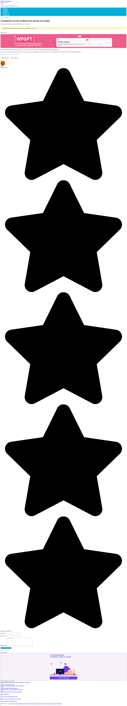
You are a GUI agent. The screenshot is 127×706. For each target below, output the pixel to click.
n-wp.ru (2, 3)
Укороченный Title (5, 694)
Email (2, 635)
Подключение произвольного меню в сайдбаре (11, 691)
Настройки (5, 10)
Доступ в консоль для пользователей (9, 701)
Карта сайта (11, 703)
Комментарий (4, 645)
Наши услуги (6, 14)
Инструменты (6, 15)
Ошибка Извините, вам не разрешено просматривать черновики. (15, 682)
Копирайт (54, 703)
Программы (6, 11)
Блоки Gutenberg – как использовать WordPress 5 (11, 689)
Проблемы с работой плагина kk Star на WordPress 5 (12, 685)
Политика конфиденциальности (36, 703)
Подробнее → (34, 28)
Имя (2, 633)
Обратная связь (48, 703)
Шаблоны (5, 9)
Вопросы (5, 12)
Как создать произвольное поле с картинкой (11, 698)
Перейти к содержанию (6, 1)
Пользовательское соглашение (22, 703)
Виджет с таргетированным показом (9, 696)
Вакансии (59, 703)
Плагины (5, 8)
